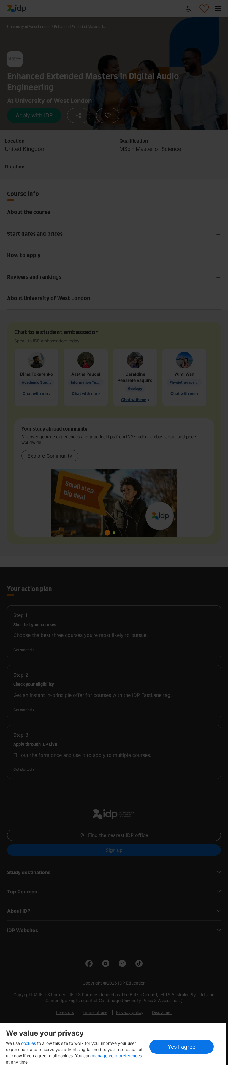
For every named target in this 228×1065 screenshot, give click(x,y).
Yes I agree (181, 1047)
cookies (29, 1043)
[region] (113, 1044)
